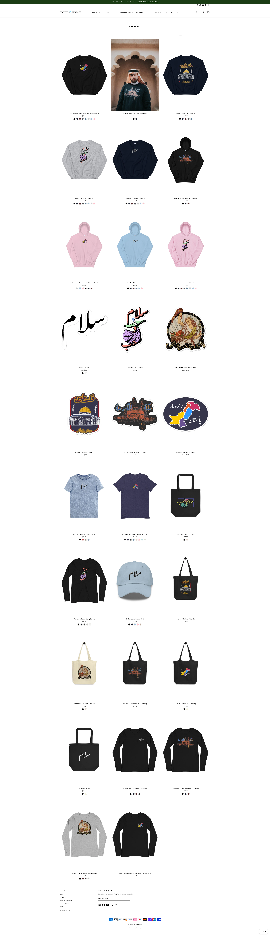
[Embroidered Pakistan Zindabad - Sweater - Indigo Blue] (86, 119)
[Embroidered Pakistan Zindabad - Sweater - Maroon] (80, 119)
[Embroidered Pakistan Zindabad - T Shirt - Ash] (145, 540)
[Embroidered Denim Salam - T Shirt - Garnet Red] (83, 540)
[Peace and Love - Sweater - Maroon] (80, 204)
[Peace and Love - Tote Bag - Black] (184, 540)
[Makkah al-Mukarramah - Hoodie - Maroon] (189, 204)
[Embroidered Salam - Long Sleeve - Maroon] (136, 794)
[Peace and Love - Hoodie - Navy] (179, 288)
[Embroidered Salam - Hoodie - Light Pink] (142, 288)
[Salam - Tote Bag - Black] (83, 794)
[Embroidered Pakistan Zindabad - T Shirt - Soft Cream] (136, 540)
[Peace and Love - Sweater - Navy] (77, 204)
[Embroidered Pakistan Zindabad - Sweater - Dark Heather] (83, 119)
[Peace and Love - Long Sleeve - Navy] (81, 624)
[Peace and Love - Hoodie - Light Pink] (196, 288)
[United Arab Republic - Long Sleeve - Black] (80, 879)
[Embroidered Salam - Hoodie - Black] (128, 288)
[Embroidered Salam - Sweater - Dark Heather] (135, 204)
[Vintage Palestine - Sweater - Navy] (183, 119)
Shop (61, 894)
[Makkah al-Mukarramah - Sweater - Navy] (136, 119)
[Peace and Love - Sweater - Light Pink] (94, 204)
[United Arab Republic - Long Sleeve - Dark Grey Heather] (86, 879)
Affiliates (63, 907)
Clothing (96, 12)
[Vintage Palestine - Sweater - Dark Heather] (189, 119)
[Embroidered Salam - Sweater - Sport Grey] (138, 204)
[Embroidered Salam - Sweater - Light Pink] (143, 204)
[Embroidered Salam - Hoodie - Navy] (131, 288)
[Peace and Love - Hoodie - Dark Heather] (184, 288)
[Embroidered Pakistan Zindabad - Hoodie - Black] (86, 288)
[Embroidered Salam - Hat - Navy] (132, 624)
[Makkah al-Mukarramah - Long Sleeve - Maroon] (189, 794)
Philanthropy (158, 12)
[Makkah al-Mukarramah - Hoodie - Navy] (186, 204)
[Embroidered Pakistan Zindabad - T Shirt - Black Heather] (125, 540)
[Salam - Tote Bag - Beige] (86, 794)
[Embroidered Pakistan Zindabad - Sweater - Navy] (77, 119)
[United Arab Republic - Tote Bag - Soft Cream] (86, 709)
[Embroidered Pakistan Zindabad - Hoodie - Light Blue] (80, 288)
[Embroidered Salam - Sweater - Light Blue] (141, 204)
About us (63, 897)
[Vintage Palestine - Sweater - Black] (180, 119)
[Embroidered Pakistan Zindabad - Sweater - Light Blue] (91, 119)
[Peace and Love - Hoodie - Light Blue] (193, 288)
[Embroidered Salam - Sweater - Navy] (129, 204)
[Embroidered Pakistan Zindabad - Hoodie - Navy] (89, 288)
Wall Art (110, 12)
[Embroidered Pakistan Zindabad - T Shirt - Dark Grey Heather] (131, 540)
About (173, 12)
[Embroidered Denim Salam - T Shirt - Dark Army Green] (86, 540)
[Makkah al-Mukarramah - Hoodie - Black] (183, 204)
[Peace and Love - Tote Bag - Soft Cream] (187, 540)
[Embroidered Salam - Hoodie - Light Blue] (139, 288)
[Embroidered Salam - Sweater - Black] (126, 204)
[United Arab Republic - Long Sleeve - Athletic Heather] (89, 879)
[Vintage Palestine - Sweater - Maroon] (186, 119)
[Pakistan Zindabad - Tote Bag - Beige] (187, 709)
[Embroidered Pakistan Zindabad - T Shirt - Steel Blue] (134, 540)
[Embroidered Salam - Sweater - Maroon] (132, 204)
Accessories (125, 12)
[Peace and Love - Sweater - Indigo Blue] (86, 204)
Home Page (63, 891)
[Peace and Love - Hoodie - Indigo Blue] (187, 288)
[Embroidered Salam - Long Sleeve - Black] (131, 794)
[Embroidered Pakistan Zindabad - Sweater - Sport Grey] (89, 119)
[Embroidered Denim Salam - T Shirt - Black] (80, 540)
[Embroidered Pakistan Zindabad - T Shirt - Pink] (139, 540)
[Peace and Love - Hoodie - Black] (176, 288)
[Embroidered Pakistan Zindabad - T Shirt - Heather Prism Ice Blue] (142, 540)
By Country (141, 12)
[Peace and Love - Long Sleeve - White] (90, 624)
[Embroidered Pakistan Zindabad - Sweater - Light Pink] (94, 119)
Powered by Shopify (135, 928)
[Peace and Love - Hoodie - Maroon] (181, 288)
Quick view (84, 109)
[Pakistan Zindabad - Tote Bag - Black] (184, 709)
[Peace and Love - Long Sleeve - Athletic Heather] (87, 624)
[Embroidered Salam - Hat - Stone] (141, 624)
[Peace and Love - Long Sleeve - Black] (79, 624)
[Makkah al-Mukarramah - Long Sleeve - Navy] (186, 794)
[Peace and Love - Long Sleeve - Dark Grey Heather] (84, 624)
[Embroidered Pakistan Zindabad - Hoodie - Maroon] (91, 288)
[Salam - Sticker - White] (86, 373)
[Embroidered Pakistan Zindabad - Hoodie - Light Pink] (83, 288)
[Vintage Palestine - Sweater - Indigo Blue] (191, 119)
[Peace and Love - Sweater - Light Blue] (89, 204)
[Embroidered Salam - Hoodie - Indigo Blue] (136, 288)
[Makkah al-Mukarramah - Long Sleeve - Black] (183, 794)
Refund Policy (64, 904)
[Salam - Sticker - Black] (83, 373)
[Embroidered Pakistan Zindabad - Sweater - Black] (74, 119)
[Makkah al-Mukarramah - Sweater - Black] (134, 119)
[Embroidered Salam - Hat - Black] (129, 624)
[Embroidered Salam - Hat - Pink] (138, 624)
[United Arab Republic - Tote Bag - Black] (83, 709)
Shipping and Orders (66, 900)
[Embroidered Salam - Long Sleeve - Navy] (134, 794)
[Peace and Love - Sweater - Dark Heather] (83, 204)
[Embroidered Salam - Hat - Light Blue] (135, 624)
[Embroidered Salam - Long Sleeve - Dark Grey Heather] (139, 794)
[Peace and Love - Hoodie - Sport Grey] (190, 288)
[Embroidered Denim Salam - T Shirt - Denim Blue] (89, 540)
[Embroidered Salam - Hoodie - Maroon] (134, 288)
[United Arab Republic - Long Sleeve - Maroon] (83, 879)
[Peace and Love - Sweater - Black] (74, 204)
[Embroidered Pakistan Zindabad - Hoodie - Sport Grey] (77, 288)
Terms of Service (65, 910)
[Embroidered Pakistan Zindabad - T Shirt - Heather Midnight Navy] (128, 540)
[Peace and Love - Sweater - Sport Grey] (91, 204)
